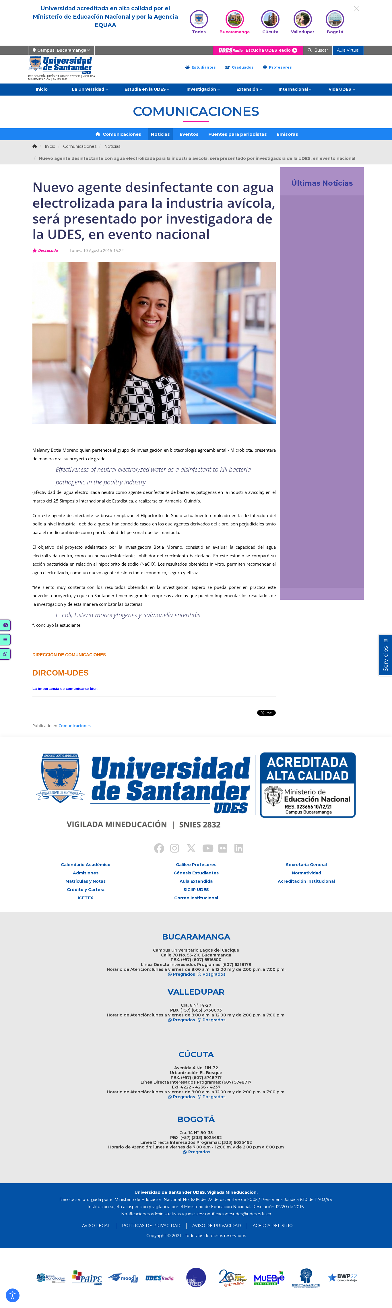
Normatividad (306, 873)
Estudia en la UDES (145, 89)
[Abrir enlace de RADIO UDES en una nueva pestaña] (123, 1278)
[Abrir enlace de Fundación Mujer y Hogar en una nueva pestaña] (196, 1278)
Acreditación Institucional (306, 881)
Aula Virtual (348, 50)
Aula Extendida (196, 881)
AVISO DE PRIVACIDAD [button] (216, 1225)
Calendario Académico (85, 865)
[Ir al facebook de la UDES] (155, 849)
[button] (13, 1295)
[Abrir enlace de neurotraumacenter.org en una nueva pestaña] (269, 1278)
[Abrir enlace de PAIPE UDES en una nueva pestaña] (50, 1278)
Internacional (293, 89)
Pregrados (184, 974)
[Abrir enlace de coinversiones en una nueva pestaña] (342, 1278)
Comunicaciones (121, 134)
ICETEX (85, 898)
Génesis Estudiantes (196, 873)
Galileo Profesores (196, 865)
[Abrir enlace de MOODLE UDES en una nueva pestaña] (87, 1278)
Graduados (242, 67)
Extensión (247, 89)
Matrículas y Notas (85, 881)
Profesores (280, 67)
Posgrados (214, 974)
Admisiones (85, 873)
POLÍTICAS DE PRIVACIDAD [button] (151, 1225)
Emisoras (287, 134)
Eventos (189, 134)
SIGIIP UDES (196, 890)
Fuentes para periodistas (237, 134)
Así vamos (300, 576)
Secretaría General (306, 865)
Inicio (42, 89)
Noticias (160, 134)
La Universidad (88, 89)
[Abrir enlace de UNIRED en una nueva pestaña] (160, 1278)
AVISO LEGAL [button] (96, 1225)
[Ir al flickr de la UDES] (220, 849)
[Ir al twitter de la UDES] (188, 849)
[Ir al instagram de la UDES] (171, 849)
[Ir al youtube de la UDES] (204, 849)
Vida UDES (340, 89)
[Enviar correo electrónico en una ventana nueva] (238, 1213)
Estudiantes (203, 67)
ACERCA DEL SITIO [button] (273, 1225)
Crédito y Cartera (85, 890)
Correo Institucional (196, 898)
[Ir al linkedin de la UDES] (236, 849)
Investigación (201, 89)
